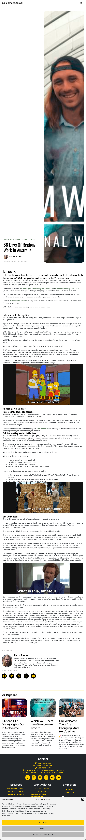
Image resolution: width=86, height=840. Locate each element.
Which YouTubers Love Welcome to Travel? (41, 724)
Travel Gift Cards (15, 791)
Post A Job (69, 792)
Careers (42, 791)
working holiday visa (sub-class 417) (37, 289)
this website (42, 428)
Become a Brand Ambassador (38, 795)
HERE (73, 620)
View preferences (43, 835)
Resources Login (15, 789)
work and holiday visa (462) (67, 289)
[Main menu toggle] (81, 3)
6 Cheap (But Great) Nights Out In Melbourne (13, 724)
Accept (43, 822)
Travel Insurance (15, 794)
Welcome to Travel (18, 301)
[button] (83, 799)
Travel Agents (42, 789)
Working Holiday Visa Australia (19, 239)
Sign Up (69, 789)
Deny (43, 828)
